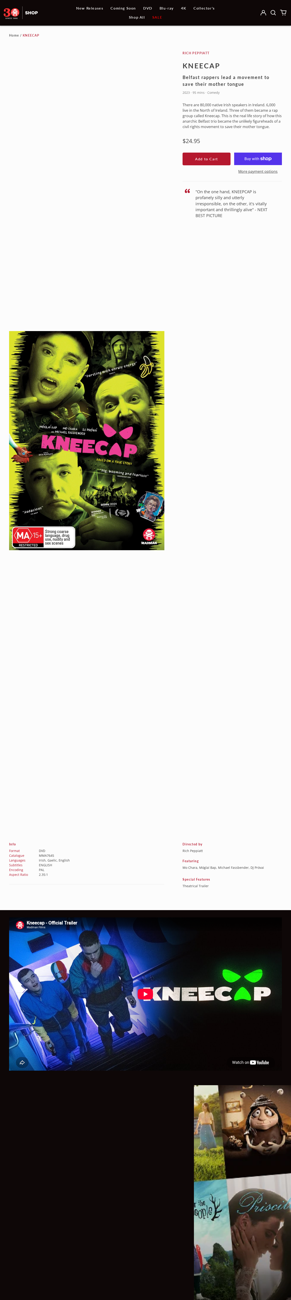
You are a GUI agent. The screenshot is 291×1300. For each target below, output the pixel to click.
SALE (157, 17)
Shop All (137, 17)
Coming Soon (123, 8)
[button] (273, 13)
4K (183, 8)
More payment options (258, 171)
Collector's (204, 8)
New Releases (89, 8)
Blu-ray (167, 8)
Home (14, 35)
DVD (147, 8)
